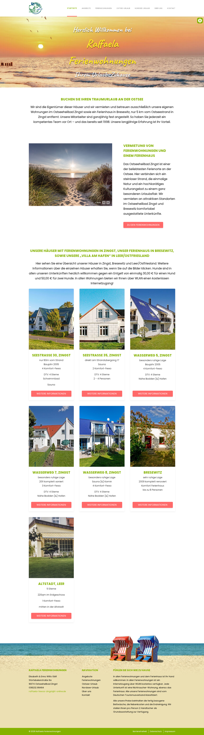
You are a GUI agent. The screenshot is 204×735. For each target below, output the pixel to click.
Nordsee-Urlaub (142, 8)
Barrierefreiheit (140, 731)
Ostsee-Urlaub (123, 8)
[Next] (108, 202)
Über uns (158, 8)
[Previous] (104, 202)
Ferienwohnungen (103, 8)
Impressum (170, 731)
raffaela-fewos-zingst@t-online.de (47, 691)
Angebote (86, 8)
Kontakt (171, 8)
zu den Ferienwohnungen (143, 225)
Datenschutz (156, 731)
